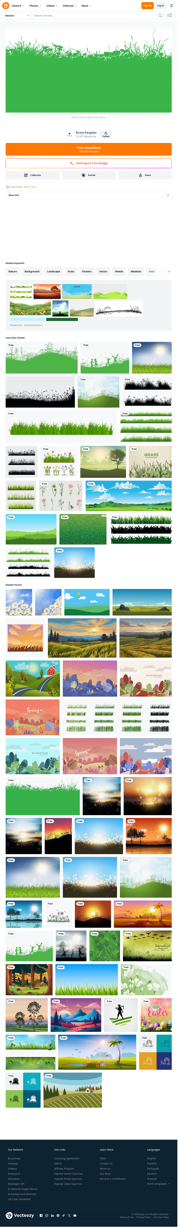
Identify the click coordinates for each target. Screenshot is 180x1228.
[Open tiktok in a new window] (63, 1204)
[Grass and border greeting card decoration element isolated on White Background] (60, 425)
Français (152, 1167)
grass (71, 271)
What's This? (30, 186)
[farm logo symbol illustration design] (119, 1004)
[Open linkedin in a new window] (52, 1204)
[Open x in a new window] (69, 1204)
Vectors (16, 5)
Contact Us (106, 1152)
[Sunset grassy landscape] (146, 789)
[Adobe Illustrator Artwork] (75, 1004)
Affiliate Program (64, 1157)
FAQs (103, 1147)
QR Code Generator (19, 1187)
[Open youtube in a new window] (74, 1204)
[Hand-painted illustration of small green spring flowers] (145, 970)
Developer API (16, 1172)
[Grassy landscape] (42, 789)
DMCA (58, 1152)
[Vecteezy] (5, 5)
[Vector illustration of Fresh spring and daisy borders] (30, 1041)
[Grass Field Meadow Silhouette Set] (21, 460)
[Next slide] (166, 271)
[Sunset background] (92, 905)
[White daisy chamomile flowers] (19, 598)
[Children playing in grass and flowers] (103, 357)
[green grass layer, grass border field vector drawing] (144, 425)
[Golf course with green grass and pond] (95, 1041)
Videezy (12, 1157)
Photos (34, 5)
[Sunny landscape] (73, 559)
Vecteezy (13, 1152)
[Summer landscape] (97, 391)
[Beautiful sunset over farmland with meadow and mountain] (144, 633)
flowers (87, 271)
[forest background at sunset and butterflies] (29, 970)
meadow (136, 271)
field (152, 271)
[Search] (160, 15)
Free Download (89, 149)
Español (151, 1152)
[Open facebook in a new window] (41, 1204)
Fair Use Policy (161, 1205)
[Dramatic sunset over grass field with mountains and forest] (81, 633)
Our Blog (105, 1162)
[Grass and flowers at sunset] (57, 828)
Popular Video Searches (68, 1172)
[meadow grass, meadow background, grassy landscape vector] (31, 526)
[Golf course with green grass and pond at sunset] (141, 905)
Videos (51, 5)
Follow (105, 136)
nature (12, 271)
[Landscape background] (23, 905)
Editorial (68, 5)
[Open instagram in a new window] (46, 1204)
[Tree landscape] (101, 460)
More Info (14, 195)
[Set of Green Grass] (21, 494)
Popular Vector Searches (68, 1162)
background (32, 271)
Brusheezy (14, 1147)
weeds (119, 271)
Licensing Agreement (66, 1147)
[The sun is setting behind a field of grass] (25, 633)
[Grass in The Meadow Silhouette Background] (40, 391)
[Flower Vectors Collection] (60, 494)
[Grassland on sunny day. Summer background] (141, 598)
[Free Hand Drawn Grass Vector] (149, 460)
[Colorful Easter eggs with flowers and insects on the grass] (155, 1004)
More (85, 5)
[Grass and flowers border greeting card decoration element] (58, 460)
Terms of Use (126, 1205)
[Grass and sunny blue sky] (150, 357)
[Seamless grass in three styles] (139, 526)
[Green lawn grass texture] (82, 526)
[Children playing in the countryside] (70, 937)
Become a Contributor (113, 1167)
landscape (53, 271)
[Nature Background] (41, 357)
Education (14, 1167)
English (151, 1147)
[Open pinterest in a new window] (58, 1204)
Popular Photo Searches (68, 1167)
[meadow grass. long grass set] (28, 559)
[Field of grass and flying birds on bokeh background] (146, 937)
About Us (105, 1157)
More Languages (157, 1172)
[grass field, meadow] (145, 391)
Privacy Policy (143, 1205)
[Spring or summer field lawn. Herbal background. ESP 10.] (116, 711)
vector (103, 271)
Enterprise (14, 1162)
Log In (160, 5)
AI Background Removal (22, 1182)
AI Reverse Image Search (22, 1177)
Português (153, 1157)
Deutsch (152, 1162)
